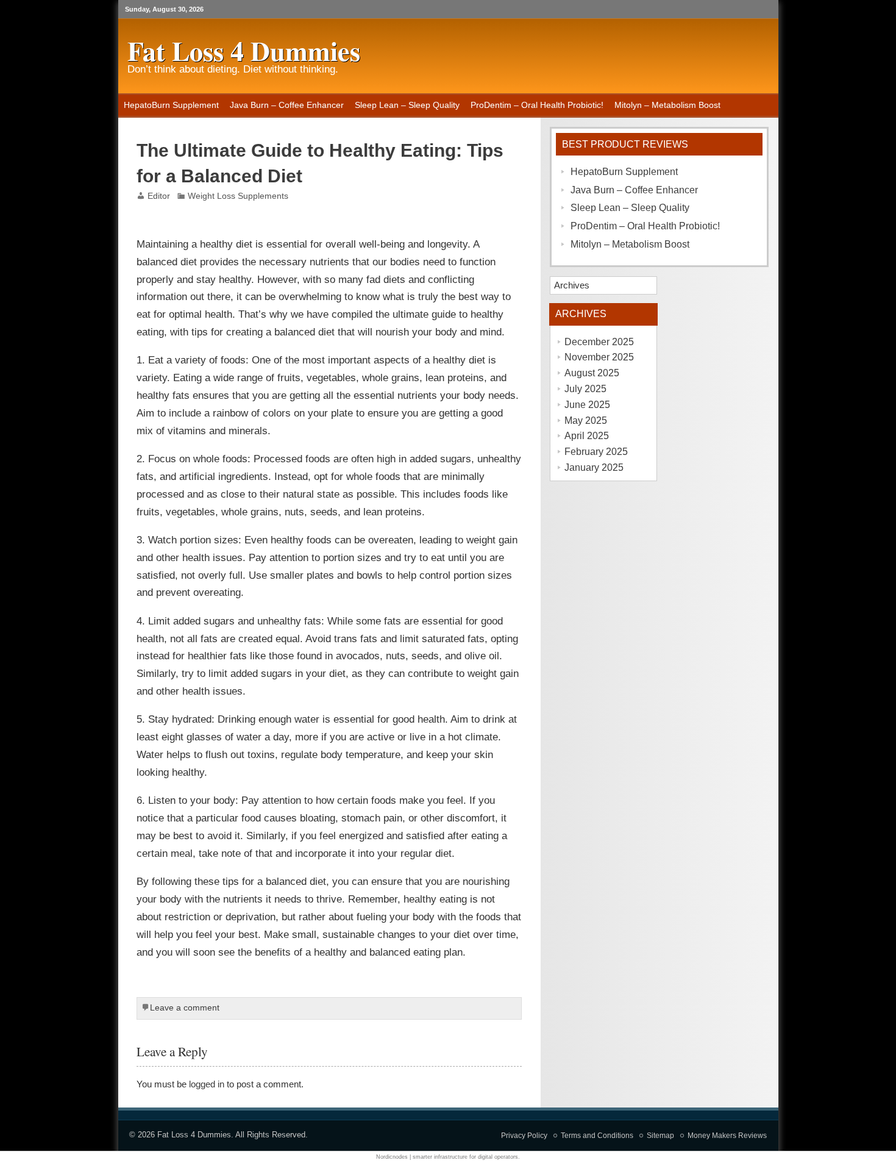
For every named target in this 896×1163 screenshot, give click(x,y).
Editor (159, 196)
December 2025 (599, 342)
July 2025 (585, 389)
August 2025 (591, 373)
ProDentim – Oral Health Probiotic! (537, 105)
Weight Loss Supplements (238, 196)
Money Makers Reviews (727, 1135)
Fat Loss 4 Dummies (194, 1134)
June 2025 (587, 404)
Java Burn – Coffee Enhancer (287, 105)
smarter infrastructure (440, 1157)
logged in (206, 1084)
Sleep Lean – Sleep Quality (407, 105)
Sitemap (660, 1135)
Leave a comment (184, 1007)
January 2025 (594, 467)
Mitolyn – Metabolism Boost (667, 105)
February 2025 (596, 451)
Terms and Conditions (597, 1135)
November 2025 (599, 357)
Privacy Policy (524, 1135)
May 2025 (585, 420)
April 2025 (586, 436)
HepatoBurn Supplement (171, 105)
